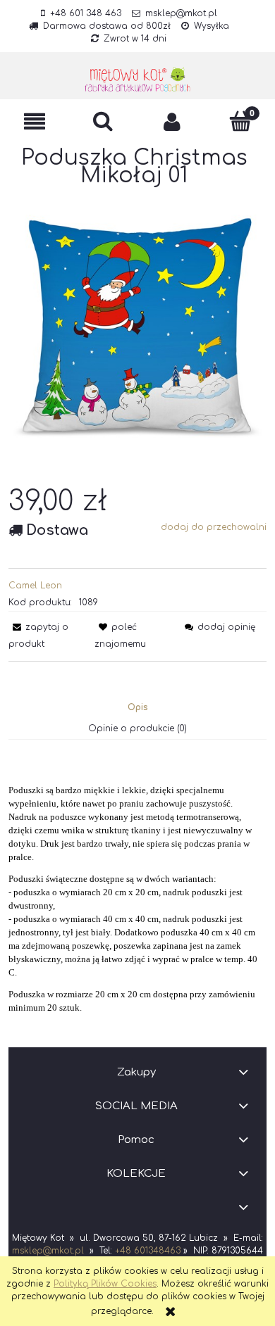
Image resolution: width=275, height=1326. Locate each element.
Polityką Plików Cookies (105, 1284)
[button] (34, 121)
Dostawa (57, 530)
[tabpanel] (137, 888)
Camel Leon (35, 586)
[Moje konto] (172, 121)
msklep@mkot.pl (181, 13)
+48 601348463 (148, 1251)
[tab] (138, 707)
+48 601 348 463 (85, 13)
